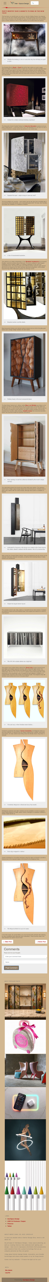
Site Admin (8, 1270)
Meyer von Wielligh (30, 405)
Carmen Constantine (26, 731)
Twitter (9, 1226)
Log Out (7, 1273)
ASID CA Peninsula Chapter (16, 1221)
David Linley (29, 667)
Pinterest (10, 1224)
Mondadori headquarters (32, 261)
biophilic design (27, 411)
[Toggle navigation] (5, 3)
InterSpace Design (13, 1219)
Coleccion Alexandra (30, 126)
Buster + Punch (17, 67)
